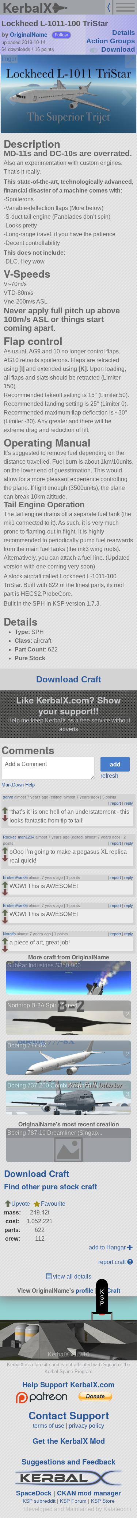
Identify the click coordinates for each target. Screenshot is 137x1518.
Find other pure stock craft (50, 1186)
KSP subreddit (39, 1501)
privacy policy (86, 1426)
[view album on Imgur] (9, 59)
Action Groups (110, 41)
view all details (71, 1276)
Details (123, 32)
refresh (109, 776)
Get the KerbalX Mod (69, 1440)
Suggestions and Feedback (68, 1461)
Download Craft (68, 679)
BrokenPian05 (15, 877)
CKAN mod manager (89, 1493)
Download (118, 49)
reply (128, 803)
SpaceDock (34, 1493)
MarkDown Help (18, 785)
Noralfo (9, 934)
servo (8, 797)
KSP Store (103, 1501)
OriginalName (28, 34)
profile (85, 1290)
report (115, 803)
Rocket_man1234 (18, 837)
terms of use (48, 1426)
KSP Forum (73, 1501)
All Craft (109, 1290)
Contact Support (68, 1415)
